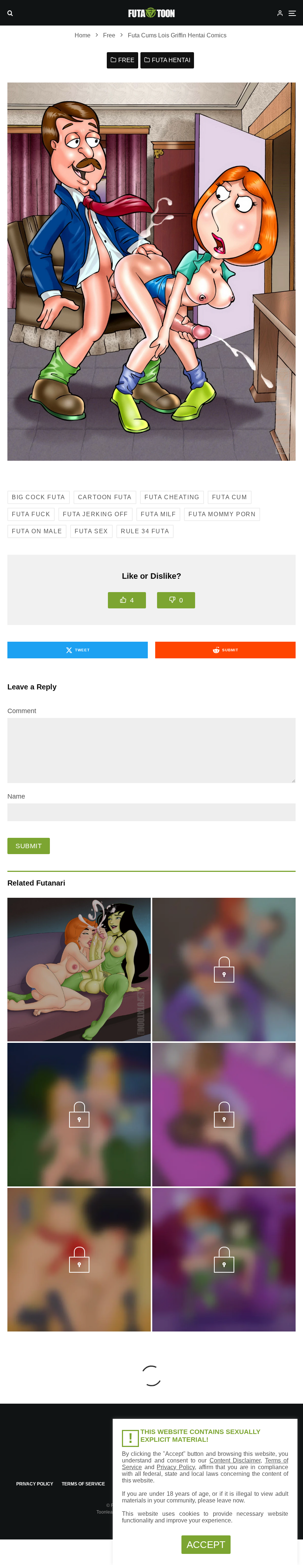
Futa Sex (91, 531)
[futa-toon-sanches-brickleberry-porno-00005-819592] (224, 1125)
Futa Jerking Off (95, 514)
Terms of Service (83, 1484)
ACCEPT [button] (206, 1544)
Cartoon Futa (105, 497)
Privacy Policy (34, 1484)
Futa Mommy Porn (222, 514)
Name (16, 796)
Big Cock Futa (38, 497)
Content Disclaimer (235, 1460)
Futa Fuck (31, 514)
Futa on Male (37, 531)
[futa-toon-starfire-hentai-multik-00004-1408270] (224, 980)
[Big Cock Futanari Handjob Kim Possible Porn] (79, 969)
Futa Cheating (172, 497)
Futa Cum (229, 497)
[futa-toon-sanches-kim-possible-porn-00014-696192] (224, 1270)
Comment (21, 711)
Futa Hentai (171, 60)
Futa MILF (158, 514)
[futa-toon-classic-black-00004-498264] (79, 1125)
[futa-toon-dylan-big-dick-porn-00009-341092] (79, 1270)
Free (126, 60)
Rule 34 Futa (145, 531)
